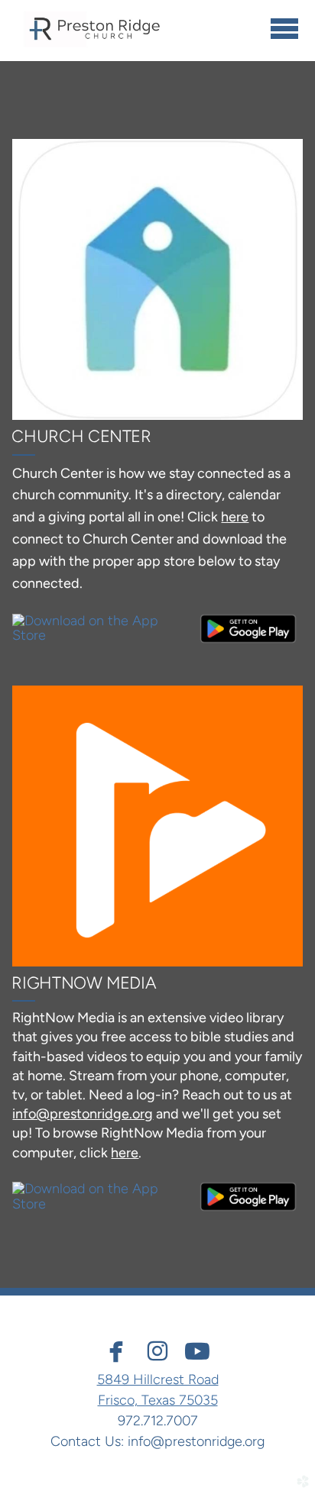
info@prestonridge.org (196, 1441)
